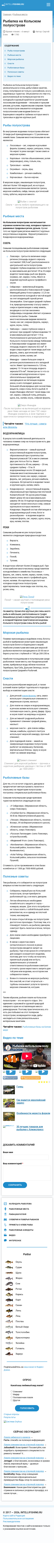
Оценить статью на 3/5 (44, 1082)
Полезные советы (16, 72)
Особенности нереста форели (33, 1113)
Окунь (19, 1262)
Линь (18, 1310)
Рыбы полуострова (16, 51)
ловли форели (29, 696)
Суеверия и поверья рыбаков (24, 1219)
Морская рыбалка (16, 59)
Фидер (16, 1394)
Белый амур (22, 1326)
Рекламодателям (11, 1521)
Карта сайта (9, 1515)
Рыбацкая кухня (17, 1214)
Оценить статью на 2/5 (41, 1082)
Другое (16, 1400)
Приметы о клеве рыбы (21, 1225)
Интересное (15, 1240)
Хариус (19, 1354)
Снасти (11, 63)
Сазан (19, 1305)
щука (18, 1272)
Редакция (20, 1515)
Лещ (18, 1316)
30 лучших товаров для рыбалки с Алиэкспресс (30, 1128)
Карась (19, 1294)
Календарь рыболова (20, 1204)
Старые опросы (11, 1414)
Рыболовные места (19, 1209)
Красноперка (23, 1337)
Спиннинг (17, 1391)
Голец (19, 1086)
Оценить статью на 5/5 (49, 1082)
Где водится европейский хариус (30, 1101)
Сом (18, 1283)
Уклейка (20, 1343)
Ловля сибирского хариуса (17, 1437)
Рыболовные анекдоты (21, 1230)
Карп (18, 1299)
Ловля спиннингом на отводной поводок (24, 1444)
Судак (19, 1267)
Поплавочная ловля (23, 1397)
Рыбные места (14, 55)
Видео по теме (14, 76)
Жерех (19, 1278)
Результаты (10, 1417)
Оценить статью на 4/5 (47, 1082)
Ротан (19, 1289)
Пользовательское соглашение (18, 1518)
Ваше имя (8, 1152)
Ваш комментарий (13, 1163)
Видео (12, 1235)
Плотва (20, 1321)
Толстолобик (23, 1332)
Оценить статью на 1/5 (39, 1082)
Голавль (20, 1348)
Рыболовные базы (16, 68)
